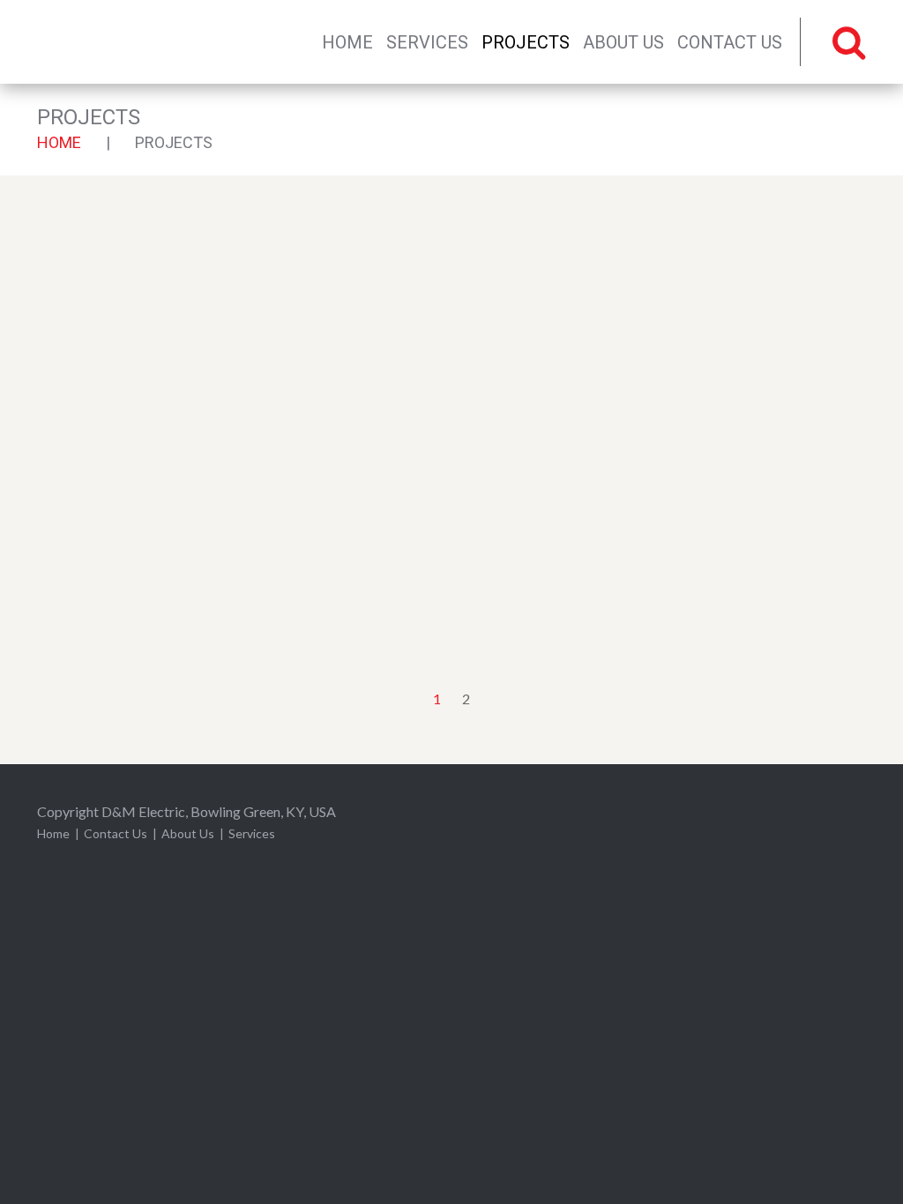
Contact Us (729, 42)
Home (347, 42)
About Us (623, 42)
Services (427, 42)
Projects (525, 42)
